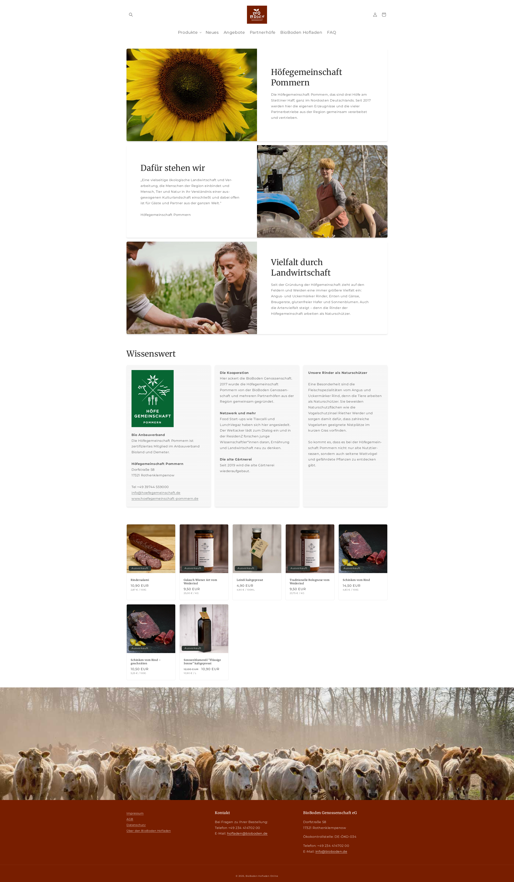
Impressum (135, 813)
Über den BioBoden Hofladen (148, 831)
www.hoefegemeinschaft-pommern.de (165, 498)
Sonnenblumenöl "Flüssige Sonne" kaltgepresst (202, 661)
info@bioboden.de (331, 851)
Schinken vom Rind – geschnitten (146, 661)
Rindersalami (140, 580)
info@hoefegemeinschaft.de (156, 493)
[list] (212, 32)
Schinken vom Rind (356, 580)
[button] (130, 14)
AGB (129, 819)
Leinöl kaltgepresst (250, 580)
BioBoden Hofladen (257, 876)
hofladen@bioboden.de (247, 833)
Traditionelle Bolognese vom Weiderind (309, 581)
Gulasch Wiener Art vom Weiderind (200, 581)
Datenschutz (136, 825)
